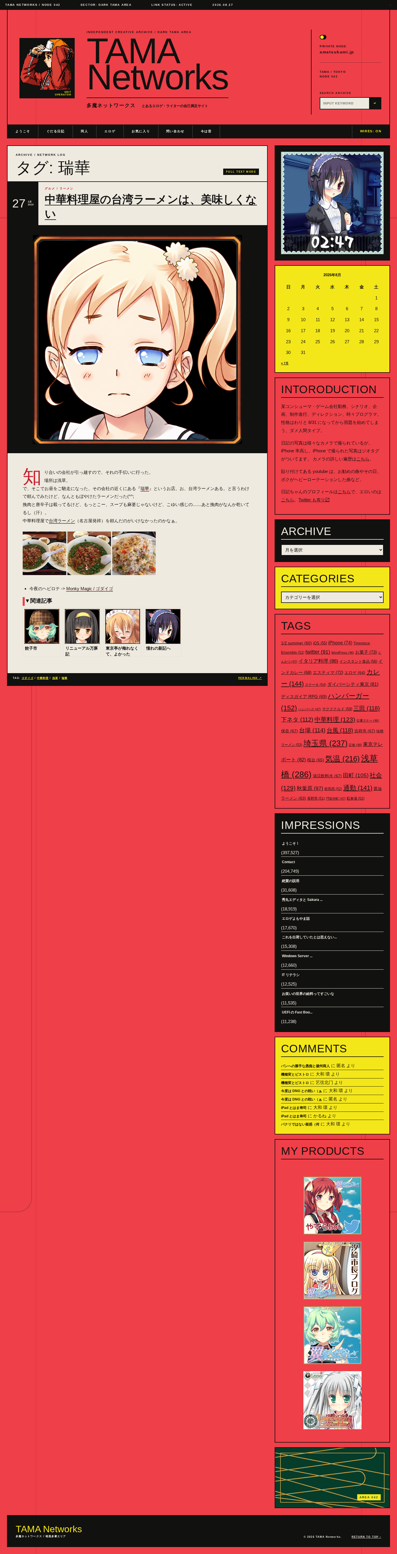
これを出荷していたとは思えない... (309, 937)
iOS (320, 643)
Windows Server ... (297, 956)
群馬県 (333, 789)
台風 (340, 730)
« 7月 (285, 363)
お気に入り (141, 131)
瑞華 (144, 488)
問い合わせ (175, 131)
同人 (84, 131)
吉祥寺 (364, 731)
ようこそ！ (290, 843)
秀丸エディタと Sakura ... (302, 900)
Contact (288, 862)
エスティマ (328, 672)
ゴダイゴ (27, 678)
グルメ (50, 188)
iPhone (340, 642)
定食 (355, 745)
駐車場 (355, 798)
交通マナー (367, 720)
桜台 (315, 760)
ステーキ (315, 685)
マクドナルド (337, 709)
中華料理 (43, 678)
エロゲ (109, 131)
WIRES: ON (371, 131)
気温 (342, 758)
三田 (366, 708)
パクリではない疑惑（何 (300, 1124)
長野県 (316, 798)
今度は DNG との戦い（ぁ (301, 1091)
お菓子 (366, 652)
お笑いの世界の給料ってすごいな (308, 994)
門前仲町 (336, 798)
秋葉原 (310, 788)
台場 (312, 730)
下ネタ (297, 719)
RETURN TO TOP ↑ (366, 1536)
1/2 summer (296, 643)
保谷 (289, 731)
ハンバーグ (309, 709)
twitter (317, 652)
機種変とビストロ (295, 1074)
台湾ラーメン (62, 520)
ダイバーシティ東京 (352, 684)
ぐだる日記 (56, 131)
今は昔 (206, 131)
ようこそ (22, 131)
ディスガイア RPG (304, 696)
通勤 (357, 788)
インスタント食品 (358, 661)
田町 (356, 775)
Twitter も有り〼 (314, 499)
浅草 (55, 678)
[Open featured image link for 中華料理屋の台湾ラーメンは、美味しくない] (137, 339)
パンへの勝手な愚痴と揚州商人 (305, 1066)
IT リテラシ (291, 975)
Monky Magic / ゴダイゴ (89, 588)
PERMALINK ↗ (250, 678)
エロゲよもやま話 (296, 919)
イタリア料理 (318, 661)
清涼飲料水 (327, 776)
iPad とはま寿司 (294, 1108)
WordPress (342, 652)
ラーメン (67, 188)
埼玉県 (325, 743)
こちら (362, 458)
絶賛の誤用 (290, 881)
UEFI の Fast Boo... (297, 1012)
